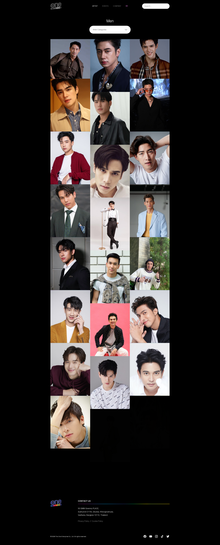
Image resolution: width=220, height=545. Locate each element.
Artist (95, 6)
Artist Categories (99, 29)
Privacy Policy (83, 521)
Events (105, 6)
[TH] (127, 6)
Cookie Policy (97, 521)
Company (117, 6)
